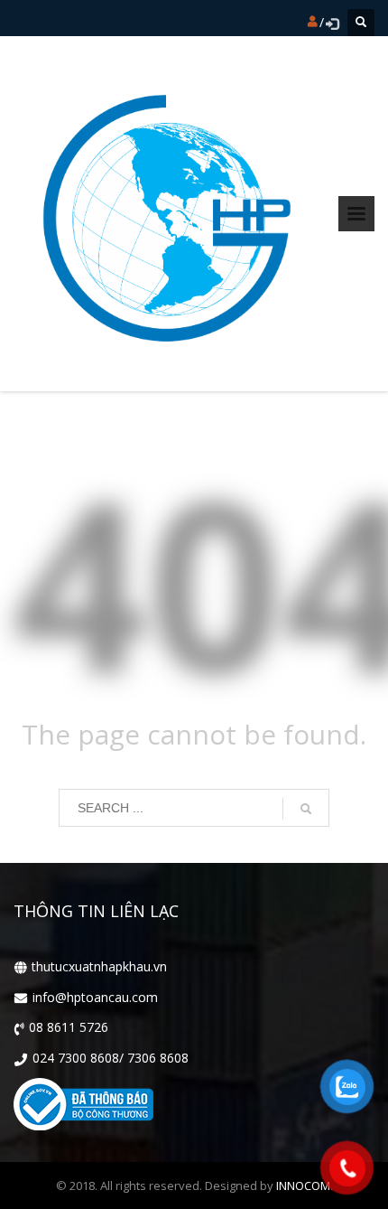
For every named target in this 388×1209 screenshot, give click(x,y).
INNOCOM (303, 1185)
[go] (305, 809)
